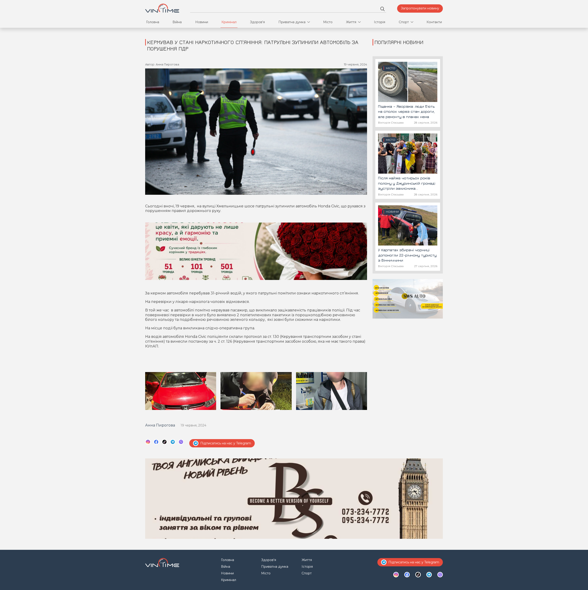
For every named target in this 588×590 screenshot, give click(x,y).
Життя (351, 22)
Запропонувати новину (420, 8)
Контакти (434, 22)
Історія (379, 22)
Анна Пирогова (160, 425)
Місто (328, 22)
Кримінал (229, 22)
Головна (152, 22)
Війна (177, 22)
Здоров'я (257, 22)
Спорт (404, 22)
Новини (201, 22)
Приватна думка (291, 22)
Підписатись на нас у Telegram (225, 443)
